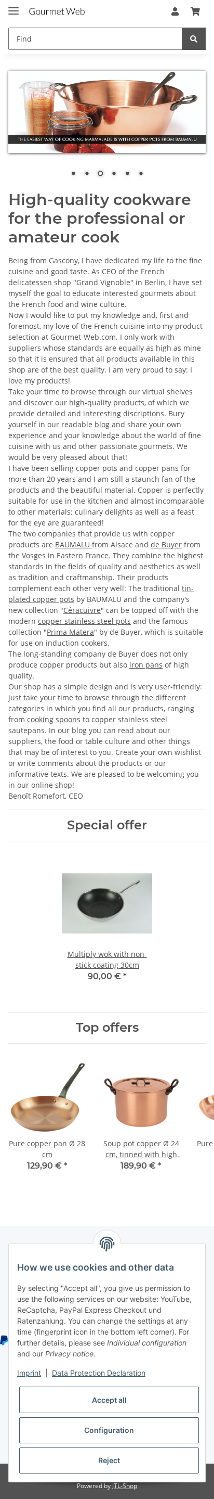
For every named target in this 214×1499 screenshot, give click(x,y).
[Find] (194, 39)
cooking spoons (54, 719)
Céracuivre (82, 610)
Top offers (107, 1027)
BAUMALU (73, 544)
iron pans (146, 665)
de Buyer (166, 544)
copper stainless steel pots (84, 621)
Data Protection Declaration (98, 1372)
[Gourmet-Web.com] (57, 11)
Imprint (29, 1372)
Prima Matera (70, 632)
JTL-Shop (124, 1485)
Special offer (107, 825)
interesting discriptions (123, 413)
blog (103, 424)
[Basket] (195, 11)
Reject (109, 1460)
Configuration (109, 1430)
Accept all (109, 1399)
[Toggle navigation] (13, 6)
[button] (175, 11)
